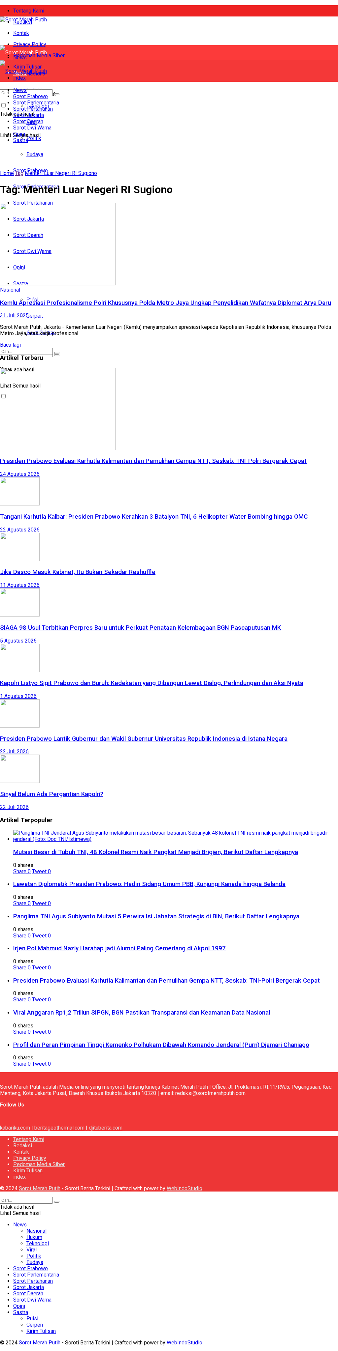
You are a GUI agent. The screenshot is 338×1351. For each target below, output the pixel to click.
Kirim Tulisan (28, 1170)
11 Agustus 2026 (20, 585)
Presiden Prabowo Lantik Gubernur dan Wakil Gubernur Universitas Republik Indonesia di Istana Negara (143, 738)
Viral (31, 1250)
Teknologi (37, 1243)
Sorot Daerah (28, 121)
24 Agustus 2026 (20, 474)
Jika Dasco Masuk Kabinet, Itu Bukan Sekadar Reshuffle (77, 572)
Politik (33, 149)
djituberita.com (105, 1128)
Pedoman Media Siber (39, 1164)
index (19, 1177)
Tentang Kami (28, 11)
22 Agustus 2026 (20, 530)
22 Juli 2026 (14, 751)
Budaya (34, 164)
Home (7, 173)
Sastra (20, 140)
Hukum (34, 1237)
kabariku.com (15, 1128)
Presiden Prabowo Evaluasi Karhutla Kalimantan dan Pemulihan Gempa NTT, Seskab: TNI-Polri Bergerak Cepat (153, 461)
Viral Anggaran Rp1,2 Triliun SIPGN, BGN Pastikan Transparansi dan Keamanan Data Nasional (141, 1012)
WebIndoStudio (184, 1188)
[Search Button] (56, 353)
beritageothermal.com (59, 1128)
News (20, 90)
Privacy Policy (29, 44)
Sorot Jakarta (28, 115)
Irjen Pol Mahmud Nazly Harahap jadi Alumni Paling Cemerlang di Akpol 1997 (119, 948)
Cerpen (34, 315)
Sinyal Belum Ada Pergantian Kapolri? (51, 794)
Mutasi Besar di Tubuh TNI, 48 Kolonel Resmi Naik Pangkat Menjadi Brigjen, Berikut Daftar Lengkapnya (155, 852)
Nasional (10, 290)
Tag (19, 173)
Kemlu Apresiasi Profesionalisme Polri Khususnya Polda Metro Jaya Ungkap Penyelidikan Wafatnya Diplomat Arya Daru (165, 302)
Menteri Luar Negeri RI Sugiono (61, 173)
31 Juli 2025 (14, 315)
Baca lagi (10, 345)
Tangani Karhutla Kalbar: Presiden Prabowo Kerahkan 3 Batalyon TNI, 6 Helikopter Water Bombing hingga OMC (154, 516)
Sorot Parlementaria (36, 103)
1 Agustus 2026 (18, 696)
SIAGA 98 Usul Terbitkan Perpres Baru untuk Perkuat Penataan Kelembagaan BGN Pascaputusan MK (140, 627)
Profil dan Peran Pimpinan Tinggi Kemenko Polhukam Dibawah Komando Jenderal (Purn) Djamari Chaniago (161, 1045)
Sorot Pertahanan (33, 109)
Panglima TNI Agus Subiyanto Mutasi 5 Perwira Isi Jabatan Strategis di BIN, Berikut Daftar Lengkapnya (156, 916)
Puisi (32, 1318)
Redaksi (22, 1145)
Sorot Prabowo (30, 179)
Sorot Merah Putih (39, 1188)
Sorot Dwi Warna (32, 128)
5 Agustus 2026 (18, 641)
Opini (19, 134)
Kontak (21, 33)
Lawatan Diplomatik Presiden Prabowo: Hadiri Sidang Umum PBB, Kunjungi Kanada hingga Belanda (149, 884)
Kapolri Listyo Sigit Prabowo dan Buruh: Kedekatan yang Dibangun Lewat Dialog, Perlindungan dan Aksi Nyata (151, 683)
